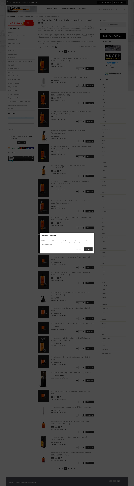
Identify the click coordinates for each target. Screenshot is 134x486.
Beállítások (78, 249)
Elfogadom (89, 249)
